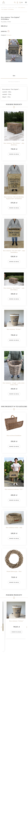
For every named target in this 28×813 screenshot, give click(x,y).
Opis (14, 75)
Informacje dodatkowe (14, 81)
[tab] (14, 76)
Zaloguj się (17, 2)
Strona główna (4, 7)
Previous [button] (1, 627)
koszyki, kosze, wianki (12, 7)
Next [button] (26, 627)
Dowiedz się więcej (14, 154)
